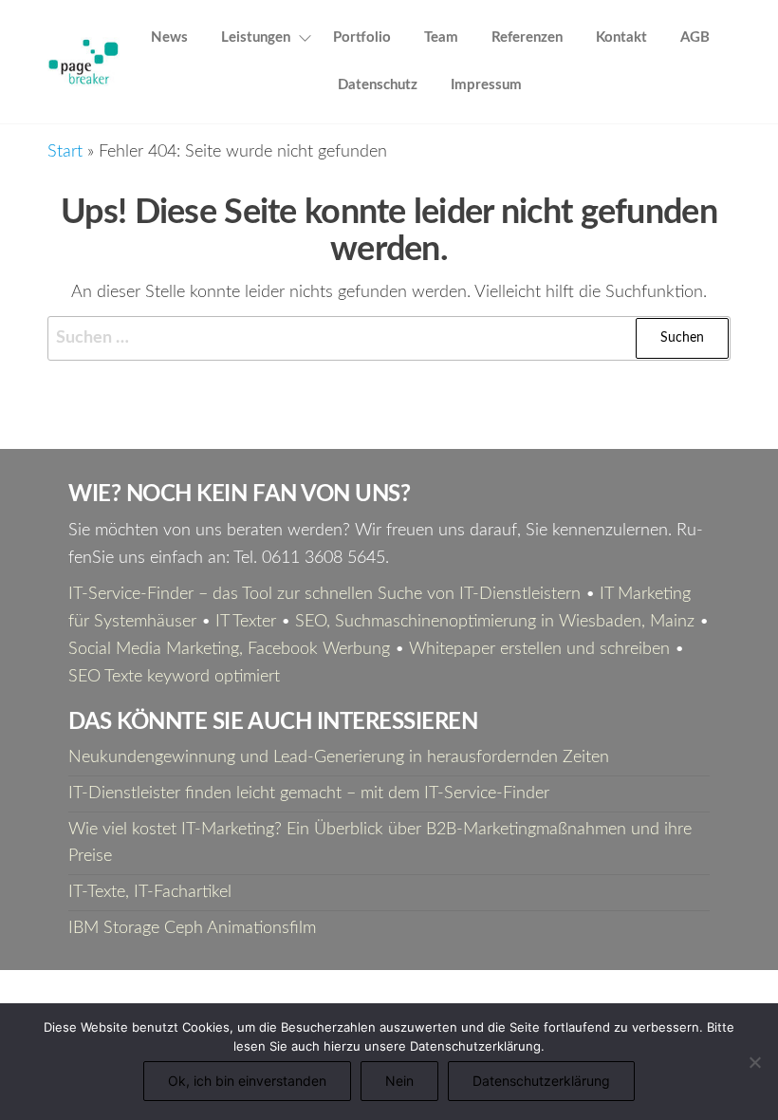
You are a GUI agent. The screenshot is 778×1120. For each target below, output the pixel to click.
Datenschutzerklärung (541, 1081)
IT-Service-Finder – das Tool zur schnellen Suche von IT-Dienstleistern (324, 594)
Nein (399, 1081)
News (169, 37)
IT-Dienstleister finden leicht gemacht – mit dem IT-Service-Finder (308, 793)
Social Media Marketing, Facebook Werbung (229, 649)
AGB (695, 37)
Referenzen (527, 37)
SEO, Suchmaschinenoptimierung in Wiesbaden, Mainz (495, 621)
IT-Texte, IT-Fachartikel (150, 892)
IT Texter (245, 621)
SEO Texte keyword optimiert (174, 676)
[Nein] (754, 1062)
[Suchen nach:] (389, 338)
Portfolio (362, 37)
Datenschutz (377, 85)
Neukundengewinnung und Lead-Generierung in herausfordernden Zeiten (338, 757)
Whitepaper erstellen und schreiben (539, 649)
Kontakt (621, 37)
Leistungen (255, 37)
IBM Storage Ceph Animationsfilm (192, 928)
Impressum (486, 85)
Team (441, 37)
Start (65, 151)
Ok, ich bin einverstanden (247, 1081)
